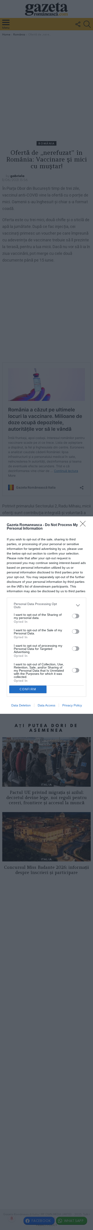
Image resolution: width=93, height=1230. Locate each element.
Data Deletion (21, 705)
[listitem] (46, 605)
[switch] (75, 616)
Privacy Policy (72, 705)
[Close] (84, 525)
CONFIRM (28, 689)
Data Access (46, 705)
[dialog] (46, 615)
